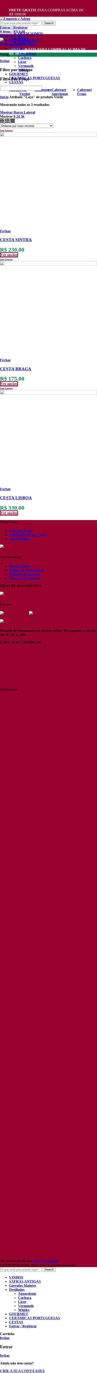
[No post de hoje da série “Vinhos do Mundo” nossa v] (48, 786)
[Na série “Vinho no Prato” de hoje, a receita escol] (15, 892)
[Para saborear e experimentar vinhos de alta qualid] (81, 1138)
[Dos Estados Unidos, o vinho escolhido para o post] (81, 792)
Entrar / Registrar (23, 1326)
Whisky (24, 1310)
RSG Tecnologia (45, 1261)
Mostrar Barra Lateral (17, 112)
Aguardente (27, 54)
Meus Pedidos (19, 539)
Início (4, 97)
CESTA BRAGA (15, 369)
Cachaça (24, 58)
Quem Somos (19, 566)
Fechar (5, 231)
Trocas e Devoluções (24, 578)
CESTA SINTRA (16, 239)
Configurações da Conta (27, 535)
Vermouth (26, 66)
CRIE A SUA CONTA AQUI (22, 1371)
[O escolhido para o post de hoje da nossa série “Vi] (15, 1169)
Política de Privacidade (26, 570)
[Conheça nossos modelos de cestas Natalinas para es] (48, 1140)
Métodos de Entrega (24, 574)
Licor (22, 62)
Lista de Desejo (20, 530)
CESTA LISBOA (16, 497)
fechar (5, 61)
